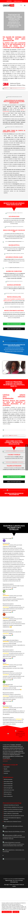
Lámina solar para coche (9, 790)
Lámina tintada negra (8, 783)
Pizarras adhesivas (7, 794)
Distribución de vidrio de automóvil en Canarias (14, 815)
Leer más (23, 909)
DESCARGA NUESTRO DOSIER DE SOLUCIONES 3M (14, 494)
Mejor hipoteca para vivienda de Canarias (12, 821)
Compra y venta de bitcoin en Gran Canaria (13, 811)
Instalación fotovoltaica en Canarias (11, 805)
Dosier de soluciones (8, 796)
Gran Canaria (6, 766)
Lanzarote (6, 773)
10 (26, 460)
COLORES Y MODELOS (14, 454)
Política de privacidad (14, 884)
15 (26, 467)
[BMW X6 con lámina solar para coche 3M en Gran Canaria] (14, 87)
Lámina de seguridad (8, 787)
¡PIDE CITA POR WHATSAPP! (14, 324)
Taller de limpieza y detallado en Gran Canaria (13, 807)
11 (26, 461)
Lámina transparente (8, 785)
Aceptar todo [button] (15, 911)
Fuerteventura (7, 771)
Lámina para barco (8, 792)
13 (26, 464)
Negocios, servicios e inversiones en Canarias (13, 809)
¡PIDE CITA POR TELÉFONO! (14, 328)
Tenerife (5, 769)
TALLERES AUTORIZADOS (14, 465)
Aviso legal (6, 884)
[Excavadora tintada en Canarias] (10, 435)
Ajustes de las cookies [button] (7, 911)
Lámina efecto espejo (8, 781)
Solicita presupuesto (8, 779)
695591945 (9, 1)
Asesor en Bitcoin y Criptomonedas (11, 813)
